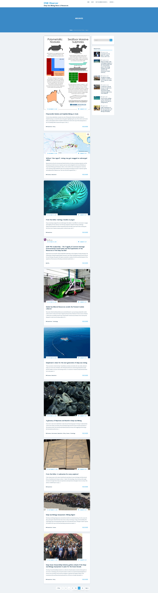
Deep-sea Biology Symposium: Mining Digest (60, 515)
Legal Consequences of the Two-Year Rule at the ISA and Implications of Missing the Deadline (106, 109)
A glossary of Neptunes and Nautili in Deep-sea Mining (64, 421)
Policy (54, 126)
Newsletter (49, 126)
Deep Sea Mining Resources (101, 2)
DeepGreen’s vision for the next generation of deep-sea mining (66, 363)
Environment (54, 433)
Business (49, 174)
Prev (59, 588)
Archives (112, 2)
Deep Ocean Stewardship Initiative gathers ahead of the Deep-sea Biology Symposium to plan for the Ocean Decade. (66, 566)
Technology (55, 321)
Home (88, 2)
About (92, 2)
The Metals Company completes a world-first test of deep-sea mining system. (106, 79)
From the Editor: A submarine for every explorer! (62, 474)
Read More (85, 126)
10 (75, 588)
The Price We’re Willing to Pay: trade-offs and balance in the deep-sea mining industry (106, 100)
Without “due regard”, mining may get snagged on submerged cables (66, 159)
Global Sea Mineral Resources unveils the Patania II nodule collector (65, 308)
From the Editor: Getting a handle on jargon (60, 220)
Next (87, 588)
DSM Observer (51, 3)
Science (68, 433)
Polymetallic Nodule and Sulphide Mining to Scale (62, 114)
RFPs (48, 263)
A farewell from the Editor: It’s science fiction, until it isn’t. (105, 55)
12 (82, 588)
